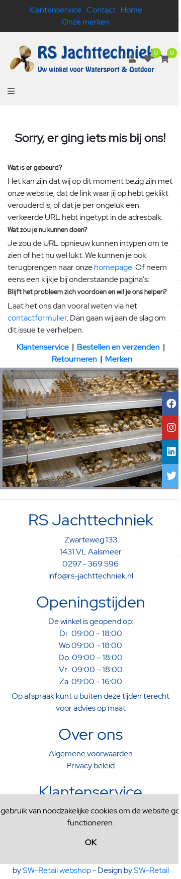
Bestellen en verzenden (118, 347)
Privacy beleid (90, 765)
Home (131, 10)
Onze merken (86, 22)
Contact (101, 10)
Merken (118, 359)
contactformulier (37, 318)
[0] (148, 59)
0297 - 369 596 (90, 563)
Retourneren (74, 359)
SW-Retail (151, 870)
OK (91, 842)
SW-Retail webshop (57, 870)
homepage (113, 267)
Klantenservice (55, 10)
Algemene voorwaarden (91, 753)
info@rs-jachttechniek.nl (90, 575)
